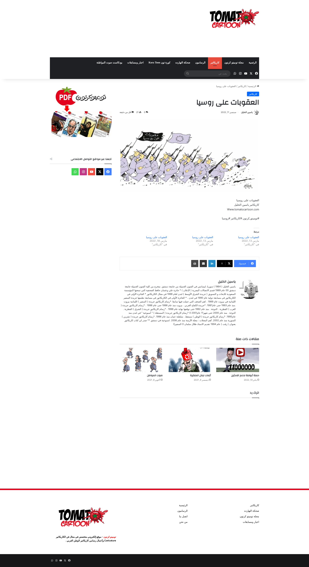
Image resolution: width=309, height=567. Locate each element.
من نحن (183, 521)
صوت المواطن (155, 375)
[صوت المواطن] (141, 360)
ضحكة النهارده (182, 62)
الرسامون (200, 62)
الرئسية (253, 62)
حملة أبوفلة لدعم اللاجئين (245, 375)
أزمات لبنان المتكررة (200, 375)
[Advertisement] (119, 29)
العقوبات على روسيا (248, 237)
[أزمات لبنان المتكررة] (189, 360)
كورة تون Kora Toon (159, 62)
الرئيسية (252, 86)
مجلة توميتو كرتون (234, 62)
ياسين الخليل (247, 112)
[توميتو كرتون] (234, 18)
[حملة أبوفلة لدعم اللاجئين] (237, 360)
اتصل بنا (183, 516)
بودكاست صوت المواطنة (109, 62)
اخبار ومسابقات (135, 62)
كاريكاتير (214, 62)
